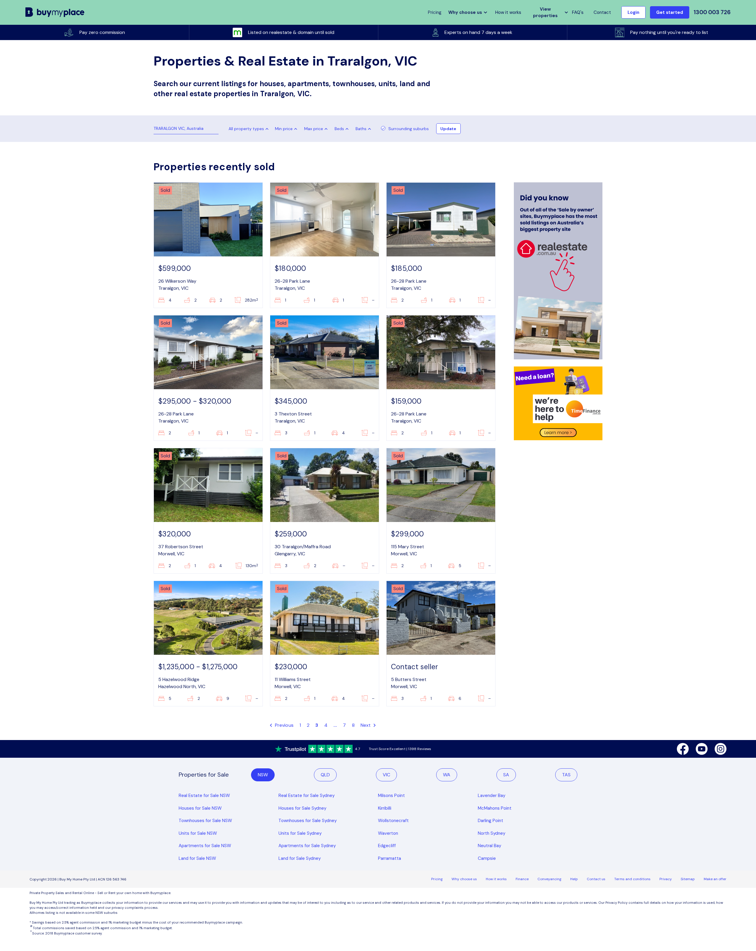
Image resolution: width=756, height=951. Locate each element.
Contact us (596, 879)
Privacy (665, 879)
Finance (522, 879)
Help (574, 879)
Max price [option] (313, 129)
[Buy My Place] (55, 12)
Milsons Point (391, 795)
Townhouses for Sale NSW (205, 821)
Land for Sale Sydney (299, 858)
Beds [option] (339, 129)
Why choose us (464, 879)
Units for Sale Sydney (300, 833)
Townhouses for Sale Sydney (307, 821)
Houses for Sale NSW (200, 808)
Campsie (487, 858)
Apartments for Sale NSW (205, 846)
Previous (283, 725)
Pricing (437, 879)
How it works (508, 12)
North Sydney (491, 833)
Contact (602, 12)
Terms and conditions (632, 879)
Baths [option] (361, 129)
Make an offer (715, 879)
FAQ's (578, 12)
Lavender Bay (491, 795)
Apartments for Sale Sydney (307, 846)
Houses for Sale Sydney (302, 808)
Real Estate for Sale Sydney (306, 795)
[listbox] (287, 129)
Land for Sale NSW (197, 858)
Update (448, 128)
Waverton (388, 833)
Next (366, 725)
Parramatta (389, 858)
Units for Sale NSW (198, 833)
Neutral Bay (489, 846)
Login (633, 12)
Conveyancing (549, 879)
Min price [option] (284, 129)
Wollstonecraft (393, 821)
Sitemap (688, 879)
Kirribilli (384, 808)
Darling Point (490, 821)
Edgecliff (387, 846)
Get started (669, 12)
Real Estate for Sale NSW (204, 795)
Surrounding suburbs (408, 128)
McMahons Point (494, 808)
